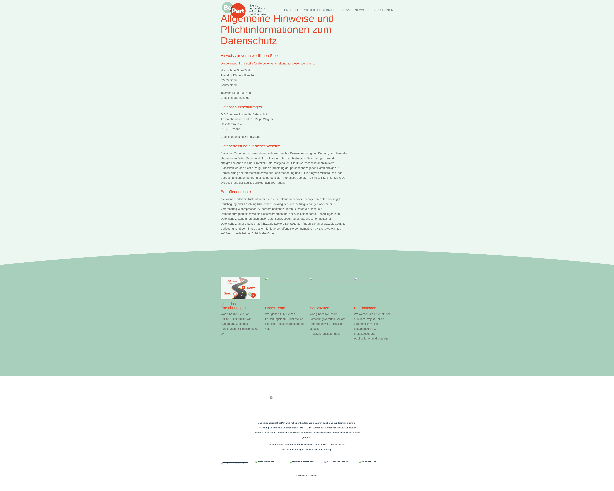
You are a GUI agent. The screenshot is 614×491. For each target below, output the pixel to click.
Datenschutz (301, 475)
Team (346, 10)
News (359, 10)
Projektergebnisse (320, 10)
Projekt (291, 10)
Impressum (313, 475)
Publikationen (380, 10)
